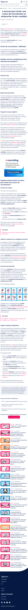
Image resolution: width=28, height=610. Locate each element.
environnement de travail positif (19, 307)
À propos (3, 588)
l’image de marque (10, 124)
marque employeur (13, 136)
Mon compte (3, 596)
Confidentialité (4, 579)
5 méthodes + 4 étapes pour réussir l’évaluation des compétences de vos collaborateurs (14, 319)
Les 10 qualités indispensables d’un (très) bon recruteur (14, 401)
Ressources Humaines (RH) (5, 8)
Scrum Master (22, 373)
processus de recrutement (19, 257)
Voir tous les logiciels (14, 417)
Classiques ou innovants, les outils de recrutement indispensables (13, 233)
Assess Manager (9, 29)
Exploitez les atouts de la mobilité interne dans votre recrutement (14, 409)
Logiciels (2, 590)
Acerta (11, 345)
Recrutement (10, 8)
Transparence (3, 581)
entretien (7, 213)
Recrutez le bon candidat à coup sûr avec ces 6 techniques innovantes (12, 405)
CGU (2, 583)
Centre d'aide (3, 599)
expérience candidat (15, 142)
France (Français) (9, 606)
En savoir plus (21, 393)
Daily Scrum (6, 373)
